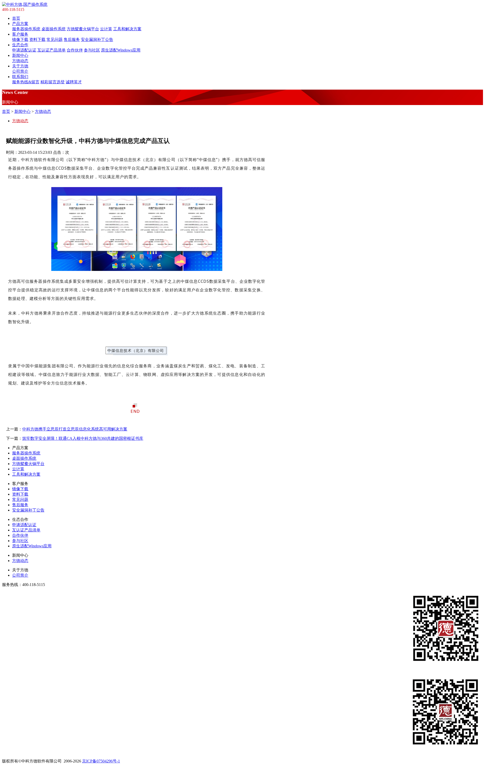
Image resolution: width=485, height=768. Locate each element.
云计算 (106, 29)
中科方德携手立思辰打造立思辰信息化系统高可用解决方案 (74, 429)
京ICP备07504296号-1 (101, 761)
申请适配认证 (24, 50)
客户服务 (20, 34)
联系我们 (20, 76)
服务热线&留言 (25, 82)
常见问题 (54, 39)
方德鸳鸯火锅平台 (83, 29)
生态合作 (20, 45)
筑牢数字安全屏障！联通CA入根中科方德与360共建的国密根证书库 (82, 438)
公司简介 (20, 71)
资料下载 (37, 39)
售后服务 (72, 39)
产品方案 (20, 23)
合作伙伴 (75, 50)
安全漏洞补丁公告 (97, 39)
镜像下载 (20, 39)
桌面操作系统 (53, 29)
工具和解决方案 (127, 29)
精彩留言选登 (52, 82)
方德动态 (20, 61)
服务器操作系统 (26, 29)
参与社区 (92, 50)
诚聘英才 (74, 82)
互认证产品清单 (51, 50)
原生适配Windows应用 (120, 50)
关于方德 (20, 66)
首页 (16, 18)
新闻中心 (20, 55)
